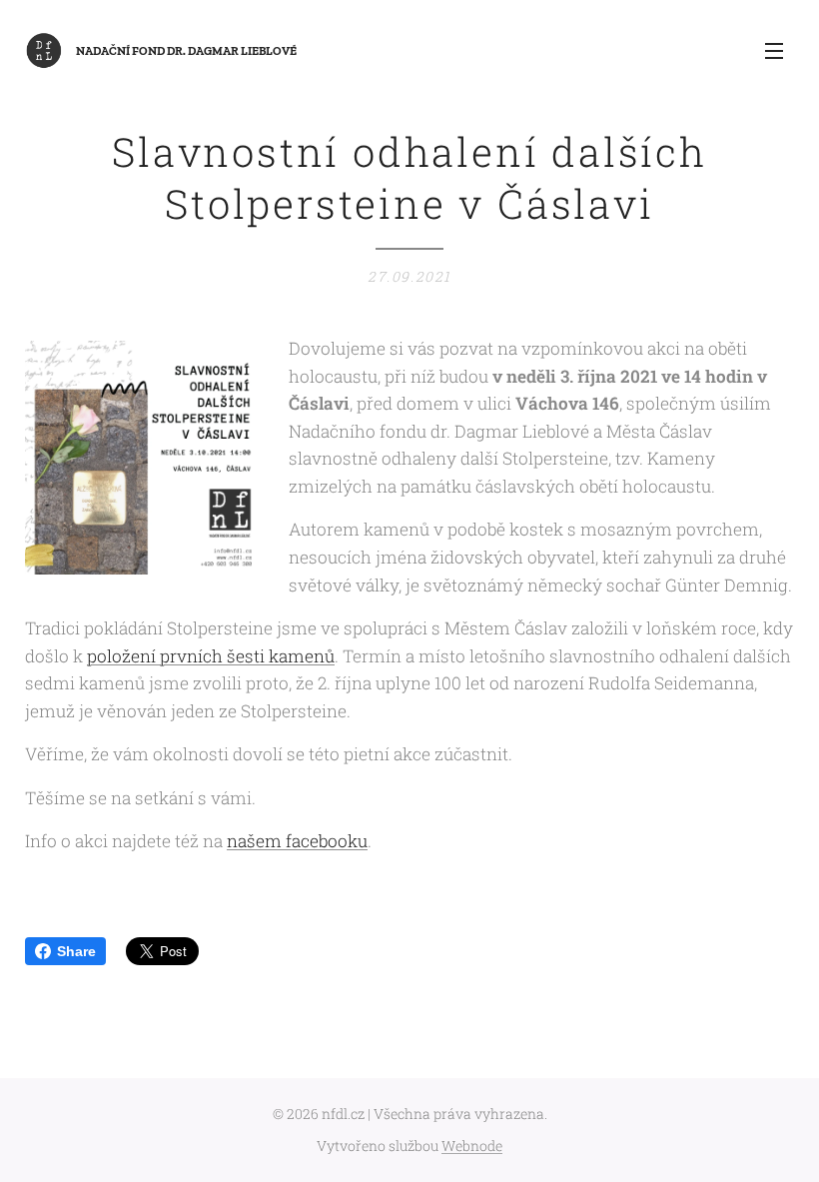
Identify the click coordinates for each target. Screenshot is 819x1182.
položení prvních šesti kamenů (211, 655)
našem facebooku (297, 840)
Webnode (471, 1145)
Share (76, 951)
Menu (774, 50)
